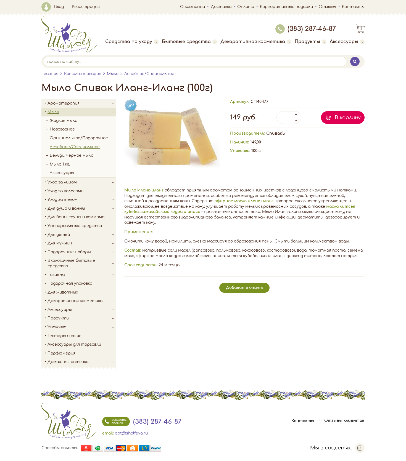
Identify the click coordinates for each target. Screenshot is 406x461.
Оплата (245, 7)
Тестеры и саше (64, 336)
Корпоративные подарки (286, 7)
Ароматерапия (64, 103)
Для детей (59, 235)
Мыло (112, 74)
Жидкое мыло (63, 121)
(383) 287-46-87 (312, 29)
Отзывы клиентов (344, 421)
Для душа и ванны (66, 208)
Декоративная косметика (252, 41)
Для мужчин (60, 243)
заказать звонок (119, 421)
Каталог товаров (82, 74)
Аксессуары (344, 41)
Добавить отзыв (244, 288)
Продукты (307, 41)
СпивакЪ (275, 133)
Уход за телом (63, 200)
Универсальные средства (75, 226)
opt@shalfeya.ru (131, 433)
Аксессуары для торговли (74, 344)
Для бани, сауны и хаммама (76, 217)
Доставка (221, 7)
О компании (192, 7)
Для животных (63, 292)
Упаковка (57, 327)
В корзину (348, 117)
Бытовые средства (186, 41)
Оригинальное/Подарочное (79, 138)
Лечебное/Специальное (149, 74)
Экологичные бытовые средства (71, 263)
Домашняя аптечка (68, 362)
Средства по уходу (128, 41)
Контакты (353, 7)
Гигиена (56, 275)
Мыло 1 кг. (60, 164)
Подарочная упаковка (70, 283)
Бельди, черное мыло (71, 155)
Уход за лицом (62, 182)
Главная (49, 74)
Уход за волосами (65, 191)
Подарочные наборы (69, 252)
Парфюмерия (61, 353)
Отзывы (327, 7)
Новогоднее (62, 129)
